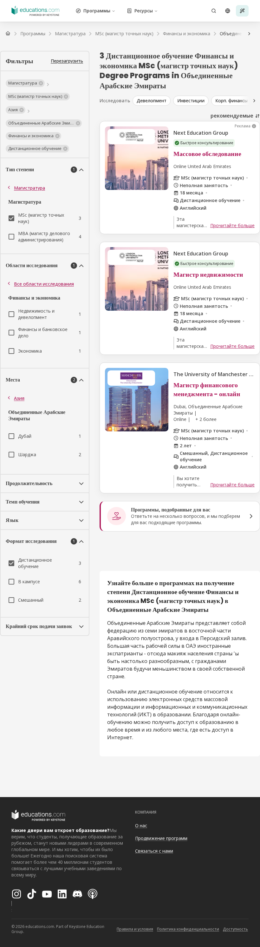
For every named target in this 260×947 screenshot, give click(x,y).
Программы (96, 11)
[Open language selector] (227, 11)
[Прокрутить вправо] (249, 33)
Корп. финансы (231, 101)
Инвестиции (191, 101)
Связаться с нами (154, 851)
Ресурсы (143, 11)
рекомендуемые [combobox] (232, 115)
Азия (19, 398)
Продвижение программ (161, 838)
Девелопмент (151, 101)
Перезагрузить (67, 61)
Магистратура (29, 188)
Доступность (235, 929)
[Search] (213, 11)
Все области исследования (44, 284)
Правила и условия (135, 929)
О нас (141, 825)
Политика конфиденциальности (188, 929)
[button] (25, 83)
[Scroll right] (254, 100)
